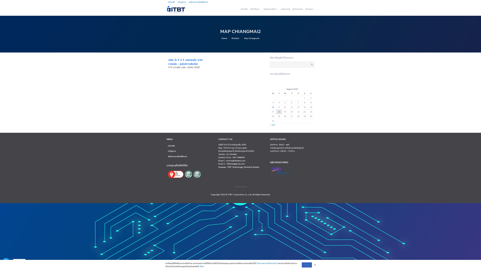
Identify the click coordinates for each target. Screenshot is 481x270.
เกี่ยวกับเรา (254, 9)
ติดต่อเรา (309, 9)
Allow (306, 264)
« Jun (272, 124)
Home (224, 38)
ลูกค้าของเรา (297, 9)
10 (273, 107)
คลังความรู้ (285, 9)
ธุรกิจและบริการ (270, 9)
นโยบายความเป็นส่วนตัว (267, 263)
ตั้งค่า (202, 266)
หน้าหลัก (244, 9)
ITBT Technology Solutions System (243, 167)
